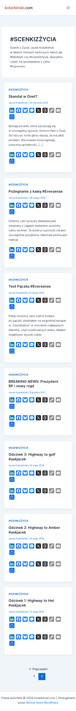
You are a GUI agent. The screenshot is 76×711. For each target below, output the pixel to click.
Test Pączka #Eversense (30, 286)
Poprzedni (38, 669)
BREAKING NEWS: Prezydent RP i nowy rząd (33, 383)
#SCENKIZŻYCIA (18, 89)
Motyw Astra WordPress (42, 702)
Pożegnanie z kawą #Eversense (36, 191)
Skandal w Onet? (23, 96)
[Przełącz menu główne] (68, 7)
